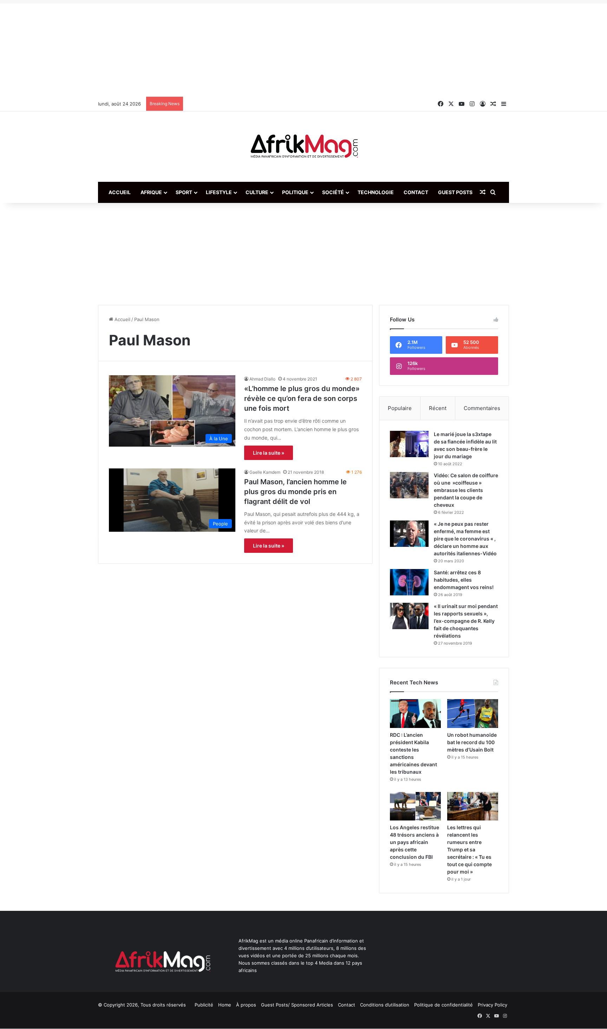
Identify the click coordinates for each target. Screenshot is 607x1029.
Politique (295, 192)
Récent (437, 408)
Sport (184, 192)
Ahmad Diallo (262, 379)
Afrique (151, 192)
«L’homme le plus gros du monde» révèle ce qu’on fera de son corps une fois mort (302, 398)
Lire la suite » (268, 453)
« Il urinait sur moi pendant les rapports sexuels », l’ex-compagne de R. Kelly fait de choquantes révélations (466, 621)
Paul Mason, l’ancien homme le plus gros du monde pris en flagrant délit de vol (295, 492)
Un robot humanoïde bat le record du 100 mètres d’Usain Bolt (472, 742)
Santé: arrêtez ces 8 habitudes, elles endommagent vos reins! (464, 579)
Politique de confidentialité (443, 1005)
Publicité (204, 1005)
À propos (246, 1005)
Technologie (376, 192)
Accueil (120, 192)
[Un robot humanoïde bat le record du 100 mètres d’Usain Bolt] (472, 713)
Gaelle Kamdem (264, 472)
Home (224, 1005)
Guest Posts (455, 192)
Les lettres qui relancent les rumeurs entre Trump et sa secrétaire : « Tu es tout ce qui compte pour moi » (469, 849)
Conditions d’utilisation (384, 1005)
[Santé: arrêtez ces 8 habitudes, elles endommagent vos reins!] (409, 582)
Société (333, 192)
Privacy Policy (492, 1005)
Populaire (400, 408)
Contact (416, 192)
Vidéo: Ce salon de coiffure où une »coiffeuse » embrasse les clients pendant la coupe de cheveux (466, 490)
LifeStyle (219, 192)
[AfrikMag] (303, 147)
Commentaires (482, 408)
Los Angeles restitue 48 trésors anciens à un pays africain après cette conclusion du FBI (414, 842)
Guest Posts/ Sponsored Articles (297, 1005)
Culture (257, 192)
